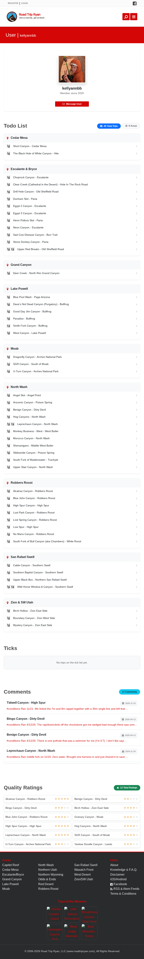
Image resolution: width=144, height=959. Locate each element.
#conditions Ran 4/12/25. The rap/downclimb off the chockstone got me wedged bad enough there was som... (72, 724)
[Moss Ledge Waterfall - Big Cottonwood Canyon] (72, 932)
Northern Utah (47, 869)
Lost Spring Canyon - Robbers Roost (35, 519)
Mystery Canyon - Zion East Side (32, 625)
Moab (6, 888)
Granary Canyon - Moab (88, 816)
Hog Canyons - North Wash (29, 416)
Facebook (120, 884)
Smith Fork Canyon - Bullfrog (30, 325)
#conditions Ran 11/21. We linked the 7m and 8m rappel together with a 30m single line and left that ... (67, 708)
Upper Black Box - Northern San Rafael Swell (40, 579)
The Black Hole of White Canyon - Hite (36, 153)
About (114, 865)
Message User (74, 104)
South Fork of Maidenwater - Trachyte (35, 459)
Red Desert (45, 884)
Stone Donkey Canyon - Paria (30, 241)
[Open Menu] (133, 16)
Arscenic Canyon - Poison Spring (32, 402)
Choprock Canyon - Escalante (31, 177)
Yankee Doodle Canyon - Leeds (93, 844)
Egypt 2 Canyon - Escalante (29, 205)
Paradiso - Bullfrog (24, 318)
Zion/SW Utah (83, 879)
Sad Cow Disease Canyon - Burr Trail (35, 234)
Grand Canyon (12, 879)
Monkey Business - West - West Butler (35, 431)
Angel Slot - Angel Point (27, 395)
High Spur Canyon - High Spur (31, 505)
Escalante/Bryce (13, 874)
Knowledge (117, 869)
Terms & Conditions (123, 893)
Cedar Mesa (10, 869)
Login (24, 3)
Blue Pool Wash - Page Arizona (31, 297)
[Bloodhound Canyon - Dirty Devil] (90, 915)
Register (13, 3)
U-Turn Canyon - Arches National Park (35, 371)
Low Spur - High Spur (26, 526)
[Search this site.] (126, 16)
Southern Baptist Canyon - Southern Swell (38, 572)
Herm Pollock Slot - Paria (28, 220)
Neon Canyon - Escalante (28, 227)
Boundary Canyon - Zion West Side (34, 618)
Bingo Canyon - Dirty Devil (21, 807)
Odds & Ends (47, 879)
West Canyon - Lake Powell (29, 332)
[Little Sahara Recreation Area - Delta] (72, 915)
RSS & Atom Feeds (126, 888)
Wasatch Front (83, 869)
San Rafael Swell (86, 865)
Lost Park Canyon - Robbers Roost (34, 512)
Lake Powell (10, 884)
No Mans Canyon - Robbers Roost (33, 534)
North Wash (46, 865)
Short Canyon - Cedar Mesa (29, 146)
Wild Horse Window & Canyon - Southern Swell (45, 586)
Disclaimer (117, 874)
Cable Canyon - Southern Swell (31, 565)
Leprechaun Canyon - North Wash (37, 424)
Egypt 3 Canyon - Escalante (29, 213)
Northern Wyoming (50, 874)
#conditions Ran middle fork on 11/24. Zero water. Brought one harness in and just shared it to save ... (67, 756)
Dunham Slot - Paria (25, 198)
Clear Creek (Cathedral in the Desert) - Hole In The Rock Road (50, 184)
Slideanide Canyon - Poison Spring (33, 452)
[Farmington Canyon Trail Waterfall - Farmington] (55, 932)
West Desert (82, 874)
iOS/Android (118, 879)
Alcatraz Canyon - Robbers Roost (33, 491)
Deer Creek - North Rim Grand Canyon (36, 273)
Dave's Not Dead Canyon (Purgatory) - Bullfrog (41, 304)
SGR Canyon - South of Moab (31, 364)
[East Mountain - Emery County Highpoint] (90, 932)
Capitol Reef (10, 865)
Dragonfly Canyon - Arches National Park (37, 356)
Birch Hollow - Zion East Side (30, 610)
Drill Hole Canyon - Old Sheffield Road (35, 191)
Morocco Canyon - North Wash (31, 438)
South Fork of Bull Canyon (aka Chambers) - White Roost (47, 541)
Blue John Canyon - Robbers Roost (34, 498)
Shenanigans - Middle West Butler (33, 445)
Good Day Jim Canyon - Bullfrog (32, 311)
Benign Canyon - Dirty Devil (29, 409)
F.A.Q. (133, 869)
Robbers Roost (48, 888)
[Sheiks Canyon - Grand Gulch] (55, 915)
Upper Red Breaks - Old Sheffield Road (40, 249)
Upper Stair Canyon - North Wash (33, 467)
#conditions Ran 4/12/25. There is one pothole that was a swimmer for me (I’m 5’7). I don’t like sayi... (66, 740)
